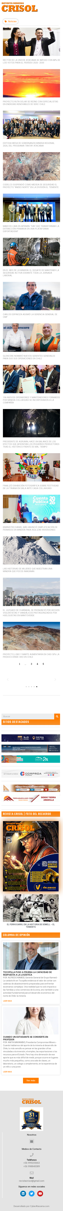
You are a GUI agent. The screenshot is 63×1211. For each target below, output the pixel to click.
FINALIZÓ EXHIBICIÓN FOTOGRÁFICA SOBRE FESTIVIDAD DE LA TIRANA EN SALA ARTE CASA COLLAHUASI (31, 487)
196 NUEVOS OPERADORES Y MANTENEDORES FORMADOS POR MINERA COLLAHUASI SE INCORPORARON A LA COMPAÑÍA (31, 400)
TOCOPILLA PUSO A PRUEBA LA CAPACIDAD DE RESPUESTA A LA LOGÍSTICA (27, 973)
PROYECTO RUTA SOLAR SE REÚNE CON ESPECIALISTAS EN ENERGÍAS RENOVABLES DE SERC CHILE (30, 103)
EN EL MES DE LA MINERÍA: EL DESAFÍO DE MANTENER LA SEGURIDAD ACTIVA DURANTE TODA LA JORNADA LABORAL (31, 273)
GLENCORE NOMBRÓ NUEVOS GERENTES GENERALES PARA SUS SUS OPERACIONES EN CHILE (29, 357)
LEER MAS (7, 1001)
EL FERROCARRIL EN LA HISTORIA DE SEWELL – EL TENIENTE (31, 925)
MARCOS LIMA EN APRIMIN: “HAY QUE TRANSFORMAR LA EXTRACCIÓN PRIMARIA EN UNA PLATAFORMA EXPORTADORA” (31, 229)
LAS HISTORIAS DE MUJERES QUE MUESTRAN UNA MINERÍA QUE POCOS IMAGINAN (27, 570)
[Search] (57, 716)
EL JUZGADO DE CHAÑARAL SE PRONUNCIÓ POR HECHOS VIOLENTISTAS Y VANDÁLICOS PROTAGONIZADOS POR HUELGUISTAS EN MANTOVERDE (31, 613)
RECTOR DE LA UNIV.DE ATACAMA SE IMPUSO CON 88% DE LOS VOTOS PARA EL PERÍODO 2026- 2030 (31, 61)
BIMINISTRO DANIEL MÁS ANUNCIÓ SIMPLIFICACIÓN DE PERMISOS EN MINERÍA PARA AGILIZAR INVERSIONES (30, 528)
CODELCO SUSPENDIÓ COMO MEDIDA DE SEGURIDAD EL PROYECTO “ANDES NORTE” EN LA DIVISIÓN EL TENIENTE (31, 186)
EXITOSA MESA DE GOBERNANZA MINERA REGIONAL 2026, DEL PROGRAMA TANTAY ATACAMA (29, 144)
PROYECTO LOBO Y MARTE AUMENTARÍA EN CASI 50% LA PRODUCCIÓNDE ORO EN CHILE (31, 655)
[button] (26, 686)
